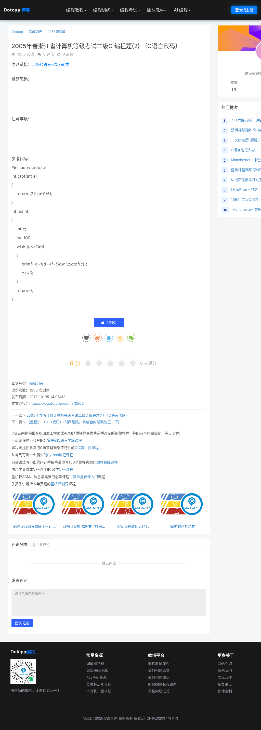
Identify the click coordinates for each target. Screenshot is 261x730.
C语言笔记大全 (243, 150)
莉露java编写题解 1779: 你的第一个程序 (34, 526)
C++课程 (66, 469)
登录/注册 (244, 9)
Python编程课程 (60, 455)
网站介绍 (225, 664)
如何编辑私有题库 (162, 684)
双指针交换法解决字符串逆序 (84, 526)
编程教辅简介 (158, 664)
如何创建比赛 (158, 670)
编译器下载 (95, 664)
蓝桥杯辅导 (60, 484)
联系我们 (225, 670)
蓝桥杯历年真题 (98, 684)
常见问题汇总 (158, 691)
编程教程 (76, 9)
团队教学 (157, 9)
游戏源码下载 (97, 670)
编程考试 (130, 9)
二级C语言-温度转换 (50, 64)
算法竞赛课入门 (85, 476)
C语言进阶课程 (87, 447)
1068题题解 (57, 32)
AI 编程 (182, 9)
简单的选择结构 (182, 526)
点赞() (110, 322)
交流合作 (225, 677)
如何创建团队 (158, 677)
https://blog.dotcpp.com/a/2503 (56, 403)
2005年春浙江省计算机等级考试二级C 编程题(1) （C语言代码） (78, 415)
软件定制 (225, 691)
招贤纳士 (225, 684)
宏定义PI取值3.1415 (133, 526)
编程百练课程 (107, 462)
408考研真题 (96, 677)
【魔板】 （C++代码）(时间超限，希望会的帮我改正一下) (73, 422)
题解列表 (35, 32)
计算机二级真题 (98, 691)
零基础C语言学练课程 (64, 440)
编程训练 (103, 9)
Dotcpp (17, 9)
